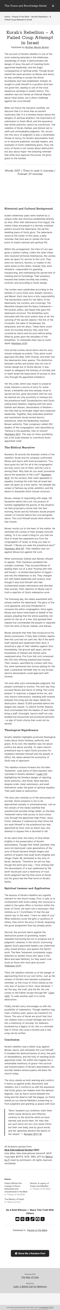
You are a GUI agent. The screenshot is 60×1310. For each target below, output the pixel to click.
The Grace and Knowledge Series (25, 6)
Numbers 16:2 (12, 434)
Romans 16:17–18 (33, 1134)
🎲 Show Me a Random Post (30, 1253)
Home (7, 16)
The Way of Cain (30, 1277)
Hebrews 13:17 (13, 965)
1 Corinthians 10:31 (45, 1307)
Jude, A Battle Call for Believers (30, 1286)
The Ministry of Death (14, 1199)
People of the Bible (20, 16)
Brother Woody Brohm (37, 47)
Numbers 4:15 (19, 343)
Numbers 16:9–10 (14, 548)
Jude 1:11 (41, 774)
